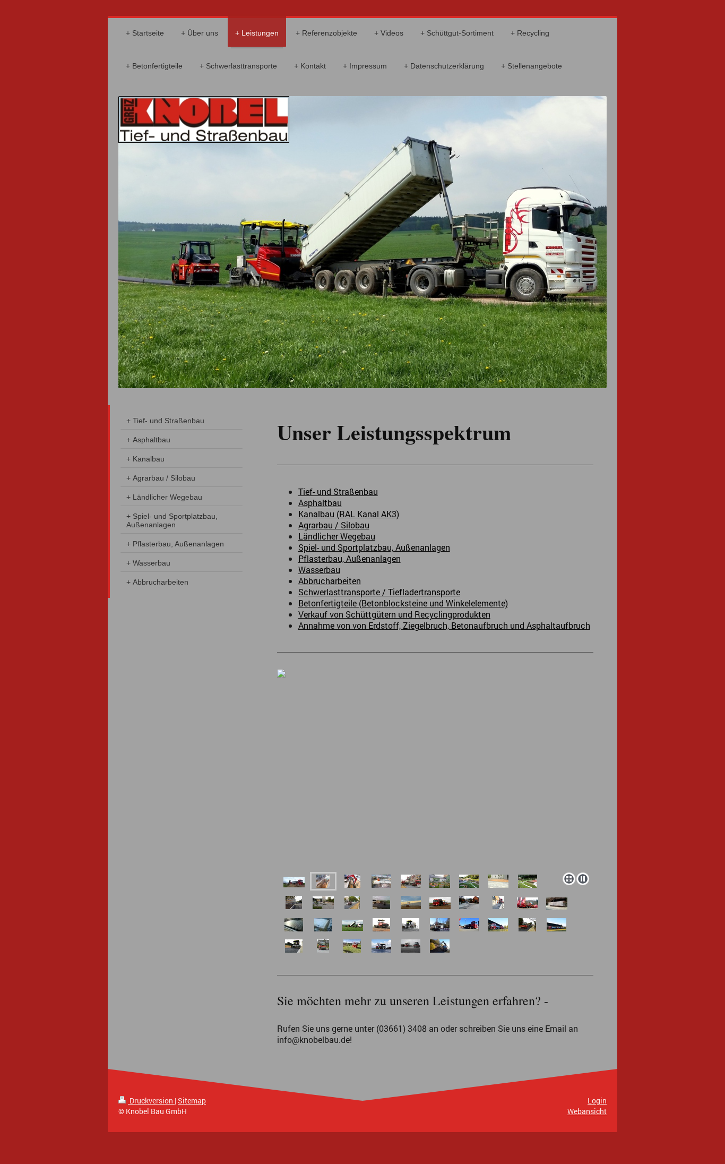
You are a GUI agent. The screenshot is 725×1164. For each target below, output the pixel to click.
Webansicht (587, 1111)
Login (597, 1100)
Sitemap (192, 1100)
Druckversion (151, 1100)
